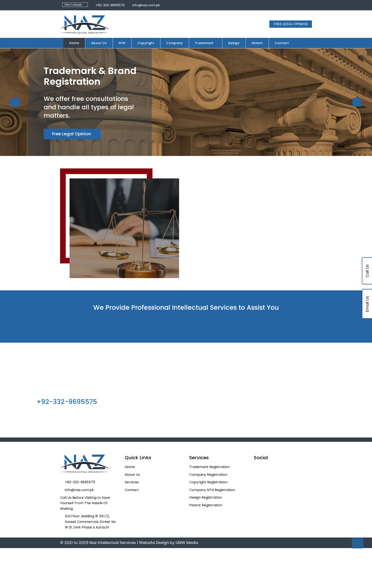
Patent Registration (205, 505)
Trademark (204, 43)
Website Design (154, 542)
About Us (99, 43)
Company (174, 43)
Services (132, 482)
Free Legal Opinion (71, 134)
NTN (122, 43)
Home (74, 43)
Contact (282, 43)
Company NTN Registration (212, 489)
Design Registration (205, 497)
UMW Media (187, 542)
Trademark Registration (209, 466)
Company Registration (208, 474)
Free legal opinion (291, 24)
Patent (257, 43)
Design (234, 43)
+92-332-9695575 (110, 5)
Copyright (145, 43)
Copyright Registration (208, 482)
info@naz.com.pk (146, 5)
